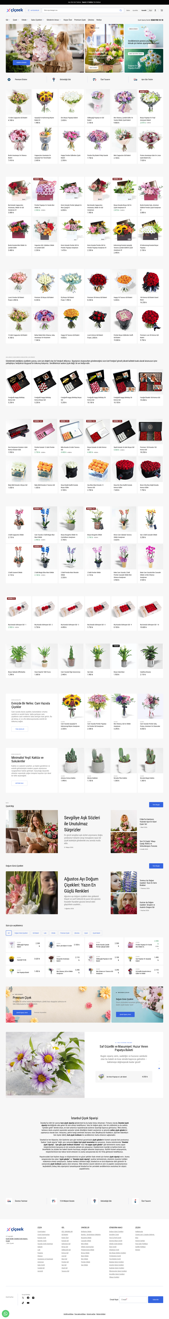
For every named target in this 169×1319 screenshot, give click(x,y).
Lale (45, 933)
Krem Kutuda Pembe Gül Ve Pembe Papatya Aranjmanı (70, 246)
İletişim (137, 1250)
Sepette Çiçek (42, 1241)
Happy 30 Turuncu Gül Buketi (123, 297)
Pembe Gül (65, 1262)
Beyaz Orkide (85, 1253)
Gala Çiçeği (41, 1265)
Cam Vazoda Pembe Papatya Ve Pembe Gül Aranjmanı (96, 725)
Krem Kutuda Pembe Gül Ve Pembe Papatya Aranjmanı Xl (96, 246)
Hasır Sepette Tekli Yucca (42, 672)
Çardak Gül (41, 1268)
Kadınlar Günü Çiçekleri (116, 1268)
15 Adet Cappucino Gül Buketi (17, 118)
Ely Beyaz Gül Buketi (67, 297)
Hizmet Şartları (140, 1241)
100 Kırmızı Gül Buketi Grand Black (149, 298)
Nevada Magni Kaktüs (147, 778)
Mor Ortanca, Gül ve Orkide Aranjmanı (122, 725)
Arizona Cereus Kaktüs (68, 778)
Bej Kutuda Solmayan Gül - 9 (123, 625)
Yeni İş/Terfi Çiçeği (115, 1238)
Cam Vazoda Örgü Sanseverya (70, 672)
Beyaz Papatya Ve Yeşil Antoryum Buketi (147, 119)
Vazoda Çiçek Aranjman (45, 1244)
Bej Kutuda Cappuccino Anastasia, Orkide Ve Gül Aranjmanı (95, 207)
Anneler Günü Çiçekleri (116, 1265)
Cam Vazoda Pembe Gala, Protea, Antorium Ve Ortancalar (150, 725)
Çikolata (76, 933)
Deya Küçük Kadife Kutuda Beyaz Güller (69, 486)
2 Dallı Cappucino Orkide (16, 535)
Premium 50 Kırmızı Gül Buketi (97, 297)
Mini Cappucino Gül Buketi (122, 155)
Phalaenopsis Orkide (87, 1250)
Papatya (40, 1253)
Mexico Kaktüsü (92, 778)
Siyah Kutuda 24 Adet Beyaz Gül (124, 447)
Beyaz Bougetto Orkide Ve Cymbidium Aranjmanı (69, 536)
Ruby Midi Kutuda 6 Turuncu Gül (44, 485)
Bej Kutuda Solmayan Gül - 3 (70, 625)
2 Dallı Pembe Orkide (94, 572)
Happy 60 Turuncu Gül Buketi (70, 335)
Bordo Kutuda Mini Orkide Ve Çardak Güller (17, 246)
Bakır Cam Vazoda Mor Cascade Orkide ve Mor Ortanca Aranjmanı (150, 575)
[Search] (121, 10)
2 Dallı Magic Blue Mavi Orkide (44, 572)
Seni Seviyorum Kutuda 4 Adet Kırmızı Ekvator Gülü (18, 448)
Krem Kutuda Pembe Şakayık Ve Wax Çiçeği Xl (71, 206)
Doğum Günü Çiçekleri (21, 933)
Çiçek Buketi (96, 933)
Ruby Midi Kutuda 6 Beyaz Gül (17, 485)
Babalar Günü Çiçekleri (116, 1262)
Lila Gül (64, 1256)
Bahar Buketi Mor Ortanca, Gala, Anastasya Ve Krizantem (44, 336)
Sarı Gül (64, 1265)
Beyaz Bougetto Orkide (94, 535)
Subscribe (156, 1299)
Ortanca (40, 1256)
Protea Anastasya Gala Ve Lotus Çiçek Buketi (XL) (150, 156)
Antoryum (41, 1262)
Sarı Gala (90, 672)
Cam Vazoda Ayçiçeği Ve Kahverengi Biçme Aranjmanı (70, 725)
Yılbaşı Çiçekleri (114, 1277)
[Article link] (58, 831)
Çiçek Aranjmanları (44, 1235)
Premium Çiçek (64, 933)
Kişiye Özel (65, 1238)
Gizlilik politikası (69, 1314)
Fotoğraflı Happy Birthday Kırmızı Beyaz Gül (42, 399)
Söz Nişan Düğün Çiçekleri (117, 1253)
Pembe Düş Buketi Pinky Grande (97, 155)
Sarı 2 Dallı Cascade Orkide (148, 535)
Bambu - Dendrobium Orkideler (91, 1235)
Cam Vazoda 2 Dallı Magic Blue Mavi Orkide (44, 536)
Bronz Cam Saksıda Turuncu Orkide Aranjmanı (123, 536)
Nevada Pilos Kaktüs (120, 778)
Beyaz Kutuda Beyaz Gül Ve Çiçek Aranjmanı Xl (122, 206)
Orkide (53, 933)
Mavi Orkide (85, 1256)
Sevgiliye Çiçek (114, 1235)
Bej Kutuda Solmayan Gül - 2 (43, 625)
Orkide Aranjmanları (87, 1247)
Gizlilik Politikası (140, 1247)
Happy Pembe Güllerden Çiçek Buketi (70, 156)
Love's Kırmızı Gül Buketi (95, 335)
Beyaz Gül (65, 1247)
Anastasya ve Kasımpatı (45, 1259)
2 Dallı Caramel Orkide (15, 572)
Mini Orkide (84, 1244)
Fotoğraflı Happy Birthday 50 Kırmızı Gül (96, 399)
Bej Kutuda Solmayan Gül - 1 (17, 625)
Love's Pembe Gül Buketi (16, 297)
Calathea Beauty (145, 672)
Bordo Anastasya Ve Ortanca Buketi (17, 156)
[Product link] (18, 107)
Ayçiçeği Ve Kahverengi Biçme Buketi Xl (44, 119)
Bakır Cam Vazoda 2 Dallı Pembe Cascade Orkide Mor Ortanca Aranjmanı (123, 575)
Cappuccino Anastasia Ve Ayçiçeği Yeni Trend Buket (42, 156)
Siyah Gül (64, 1268)
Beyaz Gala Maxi (119, 672)
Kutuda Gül (65, 1241)
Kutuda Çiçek (42, 1238)
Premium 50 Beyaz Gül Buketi (44, 297)
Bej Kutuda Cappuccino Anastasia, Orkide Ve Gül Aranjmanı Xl (16, 207)
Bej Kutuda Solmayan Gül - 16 (149, 625)
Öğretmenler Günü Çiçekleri (118, 1271)
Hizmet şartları (91, 1314)
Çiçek (86, 933)
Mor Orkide (84, 1259)
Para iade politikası (80, 1314)
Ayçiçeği (40, 1271)
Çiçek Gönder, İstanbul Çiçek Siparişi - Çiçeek (17, 1240)
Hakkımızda (139, 1231)
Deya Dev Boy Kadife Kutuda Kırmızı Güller (123, 486)
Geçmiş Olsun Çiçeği (115, 1241)
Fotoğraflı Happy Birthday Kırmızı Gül (16, 399)
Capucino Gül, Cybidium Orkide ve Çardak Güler (44, 246)
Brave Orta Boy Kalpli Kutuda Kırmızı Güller (149, 486)
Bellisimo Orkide (86, 1231)
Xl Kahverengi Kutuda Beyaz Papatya (149, 246)
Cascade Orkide (86, 1241)
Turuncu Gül (65, 1271)
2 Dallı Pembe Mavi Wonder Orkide (70, 574)
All (9, 933)
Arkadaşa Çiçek (114, 1250)
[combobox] (83, 10)
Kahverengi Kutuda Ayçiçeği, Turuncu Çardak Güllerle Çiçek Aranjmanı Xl (123, 247)
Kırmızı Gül (65, 1253)
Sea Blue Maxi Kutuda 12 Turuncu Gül (95, 486)
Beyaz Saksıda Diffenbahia (16, 672)
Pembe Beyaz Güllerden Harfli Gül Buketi (123, 336)
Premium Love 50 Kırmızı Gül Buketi (149, 336)
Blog (136, 1238)
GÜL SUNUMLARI (67, 1231)
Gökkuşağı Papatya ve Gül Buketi (95, 119)
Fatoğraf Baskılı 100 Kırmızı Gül (150, 397)
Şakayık (40, 1247)
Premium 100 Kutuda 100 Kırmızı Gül (148, 448)
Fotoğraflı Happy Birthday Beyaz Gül (71, 399)
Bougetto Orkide (86, 1238)
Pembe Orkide (85, 1262)
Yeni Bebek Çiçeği (115, 1259)
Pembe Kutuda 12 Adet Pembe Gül (44, 448)
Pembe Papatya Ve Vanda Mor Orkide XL (44, 206)
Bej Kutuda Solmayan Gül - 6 (96, 625)
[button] (161, 10)
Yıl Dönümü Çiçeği (115, 1256)
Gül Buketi (36, 933)
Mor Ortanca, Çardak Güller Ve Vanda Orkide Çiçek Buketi (123, 119)
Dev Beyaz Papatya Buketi (69, 118)
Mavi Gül (64, 1259)
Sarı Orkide (84, 1265)
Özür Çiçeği (112, 1247)
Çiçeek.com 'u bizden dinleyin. (145, 1235)
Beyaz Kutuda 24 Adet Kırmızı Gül (96, 448)
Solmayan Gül (66, 1244)
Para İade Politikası (141, 1244)
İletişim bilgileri (100, 1314)
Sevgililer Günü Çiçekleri (117, 1274)
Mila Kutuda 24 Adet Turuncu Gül (70, 448)
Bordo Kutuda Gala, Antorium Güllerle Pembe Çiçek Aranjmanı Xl (150, 207)
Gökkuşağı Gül (66, 1250)
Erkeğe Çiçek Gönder (115, 1244)
